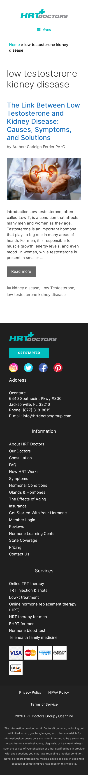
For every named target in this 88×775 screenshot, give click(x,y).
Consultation (20, 458)
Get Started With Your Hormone (38, 513)
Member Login (22, 520)
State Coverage (23, 540)
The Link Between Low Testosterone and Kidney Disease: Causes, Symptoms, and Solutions (43, 121)
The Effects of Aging (27, 499)
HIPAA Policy (58, 692)
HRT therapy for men (28, 616)
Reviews (16, 526)
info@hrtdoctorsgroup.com (47, 416)
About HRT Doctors (26, 444)
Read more (21, 271)
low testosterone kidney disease (36, 294)
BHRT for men (22, 623)
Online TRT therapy (26, 583)
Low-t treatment (24, 597)
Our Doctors (20, 451)
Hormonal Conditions (28, 485)
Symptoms (18, 478)
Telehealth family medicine (33, 637)
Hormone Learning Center (32, 533)
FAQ (12, 465)
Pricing (15, 547)
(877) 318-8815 (36, 410)
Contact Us (19, 554)
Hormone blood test (27, 630)
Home (14, 44)
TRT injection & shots (28, 590)
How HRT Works (24, 471)
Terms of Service (44, 704)
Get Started (29, 353)
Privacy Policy (30, 692)
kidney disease (25, 288)
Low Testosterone (58, 288)
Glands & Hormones (27, 492)
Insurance (18, 506)
